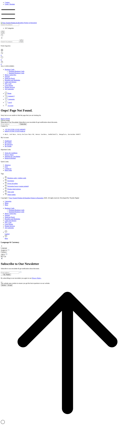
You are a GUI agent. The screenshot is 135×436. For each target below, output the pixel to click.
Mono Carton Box (10, 75)
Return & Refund (10, 158)
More (6, 205)
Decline (4, 285)
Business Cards (9, 69)
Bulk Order (8, 170)
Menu (6, 203)
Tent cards (10, 192)
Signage (7, 76)
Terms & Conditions (11, 153)
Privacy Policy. (36, 278)
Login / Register (10, 4)
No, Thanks (7, 274)
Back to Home (5, 118)
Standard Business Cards (16, 73)
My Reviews (9, 144)
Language (4, 248)
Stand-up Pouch (10, 78)
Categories (8, 201)
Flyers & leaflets (12, 183)
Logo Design (9, 85)
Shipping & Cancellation (12, 156)
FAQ (6, 167)
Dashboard (8, 141)
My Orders (8, 142)
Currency (4, 252)
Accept (10, 285)
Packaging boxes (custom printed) (18, 186)
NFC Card (8, 84)
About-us (8, 165)
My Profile (8, 146)
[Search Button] (3, 32)
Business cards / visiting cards (16, 178)
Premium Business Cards (16, 71)
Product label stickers (14, 189)
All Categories (9, 89)
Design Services (10, 87)
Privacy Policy (9, 155)
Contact (7, 2)
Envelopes (10, 181)
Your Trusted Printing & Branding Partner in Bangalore (26, 198)
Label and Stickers (10, 82)
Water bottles (11, 194)
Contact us (8, 168)
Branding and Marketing (12, 80)
